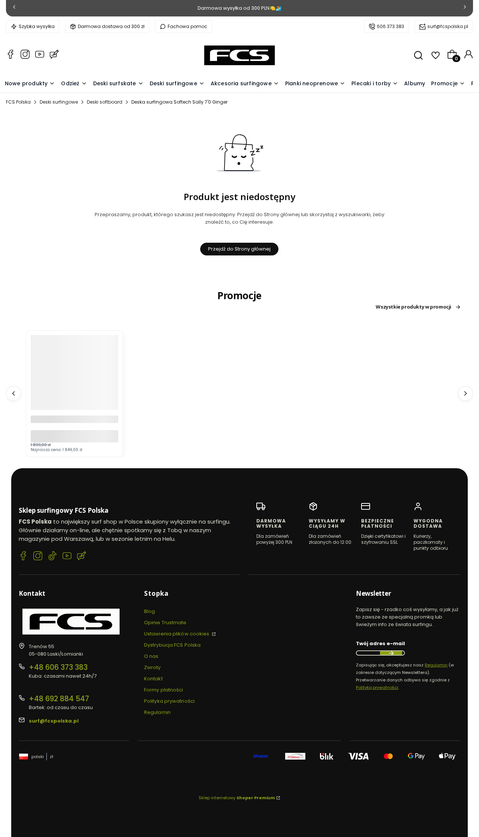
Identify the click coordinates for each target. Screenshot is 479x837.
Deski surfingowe (59, 102)
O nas (151, 656)
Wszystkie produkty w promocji (413, 307)
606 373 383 (390, 26)
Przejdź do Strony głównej (239, 248)
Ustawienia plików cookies (177, 633)
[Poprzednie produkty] (13, 393)
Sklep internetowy (237, 798)
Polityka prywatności (169, 701)
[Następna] (465, 8)
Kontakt (153, 678)
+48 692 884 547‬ (59, 699)
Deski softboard (104, 102)
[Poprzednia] (14, 8)
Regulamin (157, 712)
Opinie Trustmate (165, 622)
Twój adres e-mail (380, 643)
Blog (149, 611)
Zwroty (152, 667)
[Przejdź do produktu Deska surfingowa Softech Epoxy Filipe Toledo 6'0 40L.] (74, 393)
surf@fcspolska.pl (447, 26)
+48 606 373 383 (58, 667)
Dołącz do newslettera (391, 653)
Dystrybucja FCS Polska (172, 645)
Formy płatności (163, 689)
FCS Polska (18, 102)
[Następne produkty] (465, 393)
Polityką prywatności (377, 687)
